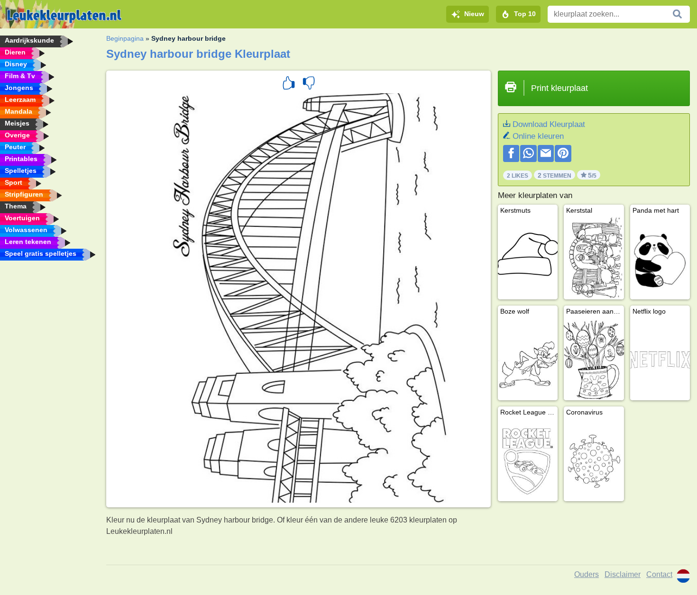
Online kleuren (538, 136)
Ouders (586, 574)
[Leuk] (289, 84)
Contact (659, 574)
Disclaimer (623, 574)
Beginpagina (125, 38)
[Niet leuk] (309, 84)
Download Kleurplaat (549, 124)
